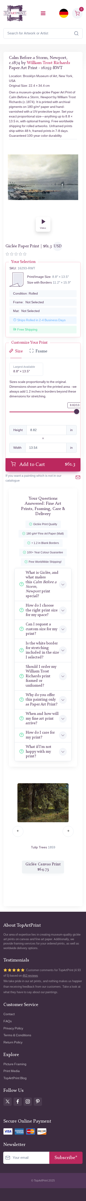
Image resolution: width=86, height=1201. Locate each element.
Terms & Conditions (17, 1035)
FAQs (7, 1021)
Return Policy (12, 1042)
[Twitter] (7, 1102)
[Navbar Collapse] (43, 13)
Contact (9, 1014)
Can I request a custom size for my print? (41, 629)
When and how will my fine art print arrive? (42, 718)
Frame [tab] (41, 351)
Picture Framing (14, 1064)
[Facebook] (18, 1102)
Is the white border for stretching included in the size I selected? (42, 650)
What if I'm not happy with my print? (38, 751)
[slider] (76, 411)
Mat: (26, 311)
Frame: (28, 302)
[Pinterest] (38, 1102)
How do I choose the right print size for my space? (42, 610)
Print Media (11, 1071)
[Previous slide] (17, 831)
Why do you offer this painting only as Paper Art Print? (41, 699)
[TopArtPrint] (14, 13)
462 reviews (30, 975)
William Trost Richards (48, 63)
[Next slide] (68, 831)
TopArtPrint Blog (15, 1078)
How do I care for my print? (40, 735)
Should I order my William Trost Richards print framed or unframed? (41, 676)
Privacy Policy (13, 1028)
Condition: (25, 293)
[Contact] (77, 478)
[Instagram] (28, 1102)
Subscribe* (66, 1157)
